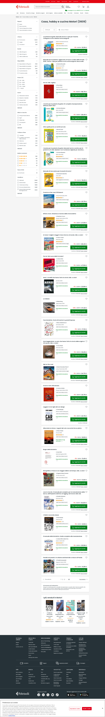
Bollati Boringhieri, (60, 454)
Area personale (57, 642)
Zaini (67, 676)
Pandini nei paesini (61, 560)
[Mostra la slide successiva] (87, 612)
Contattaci (56, 651)
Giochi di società (58, 680)
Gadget (80, 680)
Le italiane (46, 299)
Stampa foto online (33, 657)
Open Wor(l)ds (69, 681)
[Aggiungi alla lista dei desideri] (86, 36)
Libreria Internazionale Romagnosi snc (25, 190)
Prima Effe (43, 651)
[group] (70, 10)
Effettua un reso (57, 646)
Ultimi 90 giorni (23, 52)
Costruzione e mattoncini (57, 675)
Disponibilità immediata (25, 66)
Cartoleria (68, 672)
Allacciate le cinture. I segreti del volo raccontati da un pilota (62, 428)
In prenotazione (23, 71)
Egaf (20, 118)
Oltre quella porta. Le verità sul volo (54, 127)
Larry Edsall (60, 345)
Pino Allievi (59, 85)
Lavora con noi (19, 646)
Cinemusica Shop (23, 185)
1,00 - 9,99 (21, 80)
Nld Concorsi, (59, 66)
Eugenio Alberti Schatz (62, 473)
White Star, (58, 239)
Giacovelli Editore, (60, 131)
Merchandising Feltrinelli (82, 675)
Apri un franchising (45, 641)
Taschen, (58, 87)
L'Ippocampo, (59, 303)
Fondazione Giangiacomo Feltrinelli (82, 649)
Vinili (30, 678)
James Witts (60, 539)
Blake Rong (60, 301)
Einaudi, (57, 432)
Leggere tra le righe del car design (54, 407)
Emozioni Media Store (24, 187)
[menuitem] (18, 13)
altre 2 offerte (84, 444)
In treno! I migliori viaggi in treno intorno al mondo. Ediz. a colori (63, 235)
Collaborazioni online (46, 649)
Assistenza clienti (85, 1)
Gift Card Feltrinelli (33, 646)
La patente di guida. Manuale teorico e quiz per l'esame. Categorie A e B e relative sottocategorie (60, 37)
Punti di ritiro (64, 1)
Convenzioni (75, 1)
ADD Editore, (58, 324)
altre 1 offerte (84, 251)
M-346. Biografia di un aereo (59, 613)
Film (42, 672)
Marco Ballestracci (61, 322)
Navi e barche (22, 26)
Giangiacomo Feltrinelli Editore (82, 645)
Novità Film (43, 674)
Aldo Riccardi (22, 102)
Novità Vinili (31, 681)
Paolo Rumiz (60, 517)
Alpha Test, (58, 110)
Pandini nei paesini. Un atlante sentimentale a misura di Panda (62, 557)
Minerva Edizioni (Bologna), (62, 411)
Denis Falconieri (61, 367)
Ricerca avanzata (68, 7)
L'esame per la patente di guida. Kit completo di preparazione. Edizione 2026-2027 (62, 104)
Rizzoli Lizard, (58, 261)
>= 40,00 (21, 88)
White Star (21, 120)
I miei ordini (56, 644)
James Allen (60, 259)
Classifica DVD (44, 676)
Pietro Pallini (60, 430)
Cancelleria (69, 678)
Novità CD (31, 674)
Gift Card (53, 1)
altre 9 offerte (84, 187)
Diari (67, 674)
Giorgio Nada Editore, (60, 218)
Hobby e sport (22, 143)
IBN (20, 124)
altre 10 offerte (83, 380)
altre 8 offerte (84, 121)
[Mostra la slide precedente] (43, 612)
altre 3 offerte (84, 98)
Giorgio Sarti (22, 100)
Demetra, (58, 280)
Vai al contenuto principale (22, 1)
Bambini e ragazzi (45, 683)
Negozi (58, 1)
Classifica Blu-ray (45, 678)
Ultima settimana (23, 56)
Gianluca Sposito (23, 104)
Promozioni (22, 40)
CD (29, 672)
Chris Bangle (60, 409)
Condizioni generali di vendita (70, 643)
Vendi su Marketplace (46, 647)
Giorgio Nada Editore (24, 115)
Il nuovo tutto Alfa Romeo (51, 386)
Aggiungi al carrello (80, 51)
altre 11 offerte (84, 315)
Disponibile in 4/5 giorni (25, 64)
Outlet (20, 42)
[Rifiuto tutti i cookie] (102, 708)
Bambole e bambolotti (56, 683)
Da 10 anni (21, 173)
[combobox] (49, 7)
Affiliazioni (43, 643)
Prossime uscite (23, 73)
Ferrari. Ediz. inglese (49, 83)
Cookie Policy (12, 715)
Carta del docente (33, 651)
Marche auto (22, 145)
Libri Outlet (18, 674)
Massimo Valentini (23, 98)
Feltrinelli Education (83, 653)
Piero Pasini (68, 367)
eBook (17, 681)
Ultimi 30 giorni (23, 54)
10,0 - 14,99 (22, 82)
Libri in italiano (19, 672)
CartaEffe (47, 1)
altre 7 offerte (84, 77)
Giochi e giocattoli (58, 672)
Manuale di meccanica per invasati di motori (57, 171)
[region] (52, 708)
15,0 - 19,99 (22, 84)
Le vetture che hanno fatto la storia (24, 138)
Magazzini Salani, (60, 562)
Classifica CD (32, 676)
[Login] (88, 6)
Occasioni (21, 44)
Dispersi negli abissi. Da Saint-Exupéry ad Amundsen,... (81, 613)
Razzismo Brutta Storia (82, 656)
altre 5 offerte (84, 465)
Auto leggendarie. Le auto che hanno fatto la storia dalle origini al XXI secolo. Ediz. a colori (63, 342)
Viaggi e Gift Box (82, 678)
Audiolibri (18, 683)
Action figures (57, 685)
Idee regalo (81, 672)
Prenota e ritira (32, 644)
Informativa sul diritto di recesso (71, 646)
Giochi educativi (57, 678)
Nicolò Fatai (60, 129)
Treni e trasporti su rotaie (25, 28)
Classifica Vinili (32, 683)
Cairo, (57, 175)
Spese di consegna (58, 653)
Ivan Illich (59, 452)
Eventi (70, 1)
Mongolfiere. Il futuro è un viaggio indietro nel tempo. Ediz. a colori (64, 471)
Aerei (20, 24)
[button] (63, 7)
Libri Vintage (19, 678)
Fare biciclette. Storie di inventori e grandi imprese (59, 320)
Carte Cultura (32, 649)
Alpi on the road (48, 364)
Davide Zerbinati (61, 496)
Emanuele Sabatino (62, 173)
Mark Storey (66, 539)
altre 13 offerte (84, 166)
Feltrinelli (21, 180)
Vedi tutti (19, 107)
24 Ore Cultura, (59, 475)
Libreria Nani (22, 182)
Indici (30, 655)
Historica (21, 141)
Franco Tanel (60, 237)
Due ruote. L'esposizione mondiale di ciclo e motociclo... (70, 613)
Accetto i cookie (87, 708)
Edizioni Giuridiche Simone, (62, 41)
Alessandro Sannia (24, 95)
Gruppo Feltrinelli (82, 642)
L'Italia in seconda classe (51, 515)
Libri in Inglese (19, 676)
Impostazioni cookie (75, 708)
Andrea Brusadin (61, 64)
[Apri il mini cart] (83, 6)
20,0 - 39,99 (22, 86)
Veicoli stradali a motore (25, 30)
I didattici (21, 135)
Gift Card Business (45, 645)
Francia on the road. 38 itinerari (53, 192)
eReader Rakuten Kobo (83, 683)
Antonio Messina (61, 108)
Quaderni (68, 683)
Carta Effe (31, 642)
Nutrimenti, (58, 498)
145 (69, 579)
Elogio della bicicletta (50, 449)
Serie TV (43, 681)
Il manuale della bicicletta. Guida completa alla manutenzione (62, 536)
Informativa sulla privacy (70, 650)
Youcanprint (22, 122)
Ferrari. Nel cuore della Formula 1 (53, 256)
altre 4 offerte (84, 359)
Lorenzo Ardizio (60, 388)
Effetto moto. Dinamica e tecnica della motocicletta (59, 214)
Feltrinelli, (58, 519)
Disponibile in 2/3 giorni (25, 68)
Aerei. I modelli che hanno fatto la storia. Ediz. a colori (60, 277)
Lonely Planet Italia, (60, 195)
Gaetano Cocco (61, 216)
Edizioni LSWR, (59, 541)
